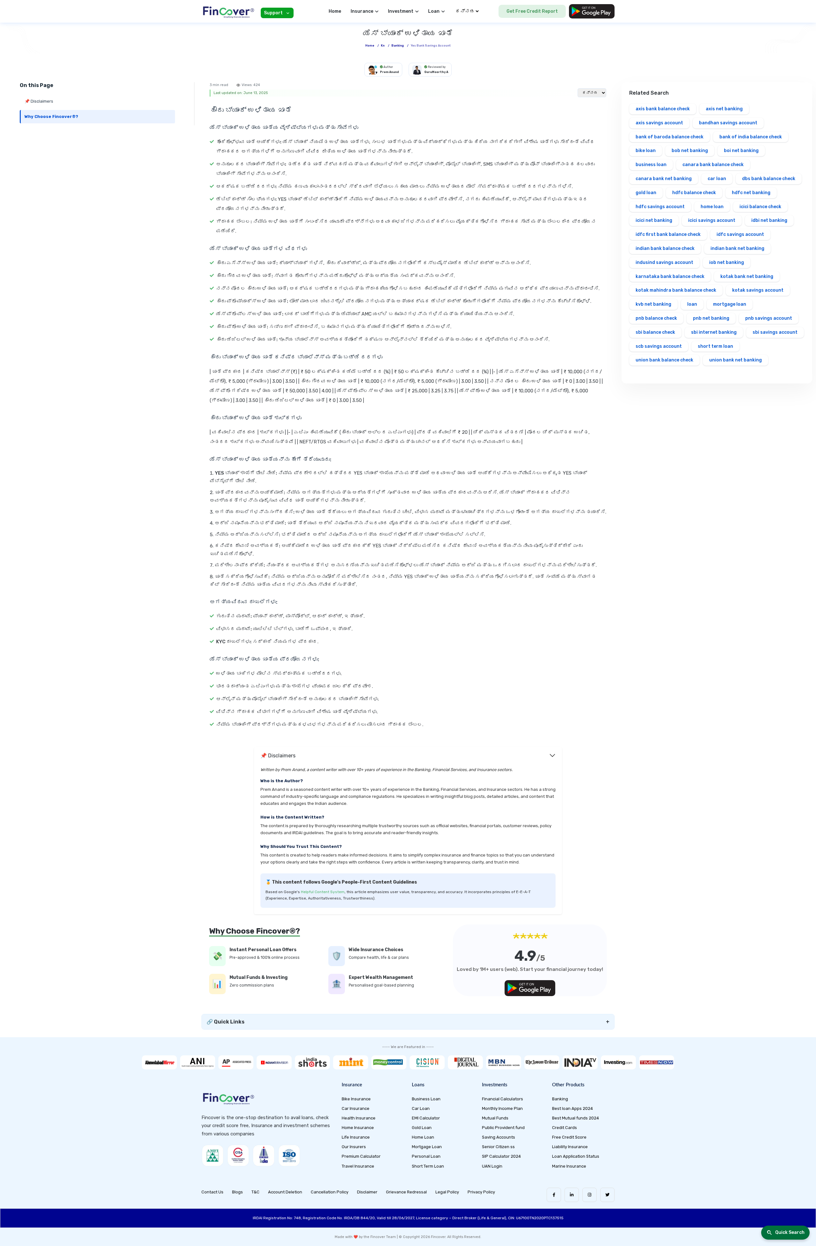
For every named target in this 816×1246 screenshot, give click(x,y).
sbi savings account (775, 332)
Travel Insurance (358, 1166)
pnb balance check (656, 318)
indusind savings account (664, 262)
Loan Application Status (575, 1156)
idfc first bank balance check (668, 234)
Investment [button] (400, 11)
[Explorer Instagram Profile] (589, 1195)
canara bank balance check (713, 164)
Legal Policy (447, 1192)
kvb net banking (653, 304)
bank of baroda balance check (669, 137)
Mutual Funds (495, 1118)
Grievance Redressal (406, 1192)
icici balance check (760, 206)
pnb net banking (711, 318)
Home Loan (423, 1137)
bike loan (646, 150)
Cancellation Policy (329, 1192)
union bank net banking (735, 360)
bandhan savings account (728, 123)
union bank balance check (664, 360)
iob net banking (726, 262)
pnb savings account (768, 318)
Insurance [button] (362, 11)
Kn (383, 45)
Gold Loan (422, 1127)
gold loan (646, 192)
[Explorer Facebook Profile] (554, 1195)
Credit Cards (564, 1127)
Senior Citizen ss (498, 1146)
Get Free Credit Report (532, 11)
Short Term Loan (428, 1166)
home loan (712, 206)
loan (692, 304)
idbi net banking (769, 220)
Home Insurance (358, 1127)
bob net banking (690, 150)
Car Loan (421, 1108)
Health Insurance (358, 1118)
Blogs (237, 1192)
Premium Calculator (361, 1156)
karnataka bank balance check (670, 276)
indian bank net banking (737, 248)
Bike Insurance (356, 1099)
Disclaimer (367, 1192)
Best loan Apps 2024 (572, 1108)
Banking (397, 45)
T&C (255, 1192)
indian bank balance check (665, 248)
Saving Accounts (498, 1137)
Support (273, 13)
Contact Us (212, 1192)
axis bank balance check (663, 109)
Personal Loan (426, 1156)
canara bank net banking (664, 178)
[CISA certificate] (238, 1155)
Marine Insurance (569, 1166)
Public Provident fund (503, 1127)
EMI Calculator (426, 1118)
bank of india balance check (750, 137)
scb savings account (659, 346)
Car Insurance (355, 1108)
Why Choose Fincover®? (51, 116)
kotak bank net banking (746, 276)
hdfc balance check (694, 192)
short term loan (715, 346)
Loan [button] (434, 11)
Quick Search (790, 1232)
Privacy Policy (481, 1192)
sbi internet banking (714, 332)
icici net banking (654, 220)
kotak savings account (757, 290)
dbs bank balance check (768, 178)
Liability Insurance (570, 1146)
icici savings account (711, 220)
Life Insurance (356, 1137)
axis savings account (659, 123)
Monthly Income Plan (502, 1108)
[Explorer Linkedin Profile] (572, 1195)
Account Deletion (285, 1192)
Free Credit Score (569, 1137)
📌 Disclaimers (39, 101)
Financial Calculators (502, 1099)
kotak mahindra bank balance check (676, 290)
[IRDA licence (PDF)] (263, 1155)
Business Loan (426, 1099)
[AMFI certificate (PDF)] (212, 1155)
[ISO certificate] (289, 1155)
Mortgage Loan (427, 1146)
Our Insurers (354, 1146)
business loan (651, 164)
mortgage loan (729, 304)
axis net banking (724, 109)
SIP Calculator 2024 (501, 1156)
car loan (717, 178)
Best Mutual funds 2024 (575, 1118)
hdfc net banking (751, 192)
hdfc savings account (660, 206)
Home (335, 11)
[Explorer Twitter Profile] (607, 1195)
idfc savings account (740, 234)
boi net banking (741, 150)
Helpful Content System (323, 892)
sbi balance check (655, 332)
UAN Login (492, 1166)
